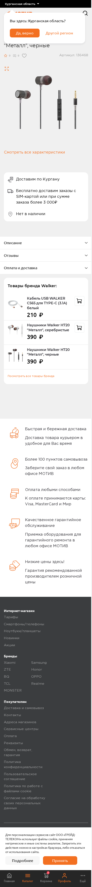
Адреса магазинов (20, 722)
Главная (9, 881)
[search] (85, 13)
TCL (7, 683)
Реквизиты (13, 743)
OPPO (36, 676)
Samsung (39, 662)
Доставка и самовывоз (24, 708)
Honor (36, 669)
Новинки (11, 638)
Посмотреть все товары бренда (31, 376)
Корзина (46, 877)
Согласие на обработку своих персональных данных (24, 803)
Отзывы (11, 255)
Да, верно (25, 33)
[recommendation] (79, 301)
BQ (6, 676)
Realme (37, 683)
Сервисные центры (21, 729)
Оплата (10, 736)
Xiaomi (9, 662)
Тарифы (11, 617)
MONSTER (13, 690)
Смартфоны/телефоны (24, 624)
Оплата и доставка (20, 268)
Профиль (64, 881)
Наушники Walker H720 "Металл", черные (48, 352)
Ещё (83, 881)
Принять (60, 860)
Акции (9, 645)
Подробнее (22, 860)
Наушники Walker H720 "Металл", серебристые (48, 327)
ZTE (7, 669)
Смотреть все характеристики (34, 152)
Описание (13, 243)
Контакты (12, 715)
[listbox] (22, 4)
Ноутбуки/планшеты (22, 631)
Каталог (27, 881)
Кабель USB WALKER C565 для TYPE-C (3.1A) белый (47, 303)
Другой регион (59, 33)
